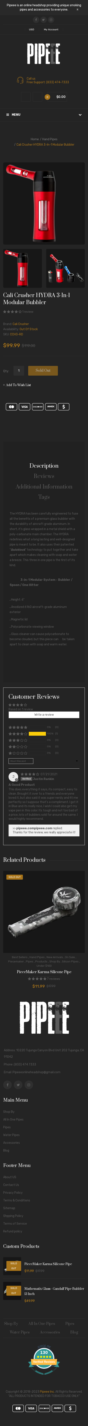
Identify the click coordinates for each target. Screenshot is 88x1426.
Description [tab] (44, 466)
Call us (31, 78)
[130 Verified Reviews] (44, 1377)
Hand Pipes (49, 139)
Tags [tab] (44, 497)
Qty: (6, 371)
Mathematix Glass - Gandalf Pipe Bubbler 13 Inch (54, 1291)
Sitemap (9, 1208)
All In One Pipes (13, 1119)
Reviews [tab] (44, 476)
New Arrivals (55, 957)
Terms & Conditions (16, 1200)
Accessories (11, 1143)
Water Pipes (11, 1135)
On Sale (70, 957)
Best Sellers (20, 957)
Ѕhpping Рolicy (13, 1216)
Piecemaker (16, 961)
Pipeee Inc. (47, 1392)
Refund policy (12, 1231)
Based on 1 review (21, 709)
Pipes (29, 961)
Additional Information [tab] (44, 486)
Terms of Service (15, 1224)
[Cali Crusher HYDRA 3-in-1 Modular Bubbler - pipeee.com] (22, 268)
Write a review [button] (44, 715)
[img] (30, 774)
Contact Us (11, 1185)
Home (35, 139)
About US (9, 1177)
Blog (6, 1150)
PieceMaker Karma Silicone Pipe (44, 972)
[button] (12, 312)
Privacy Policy (13, 1193)
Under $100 (44, 965)
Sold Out (43, 370)
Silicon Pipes (70, 961)
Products (41, 961)
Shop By (54, 961)
